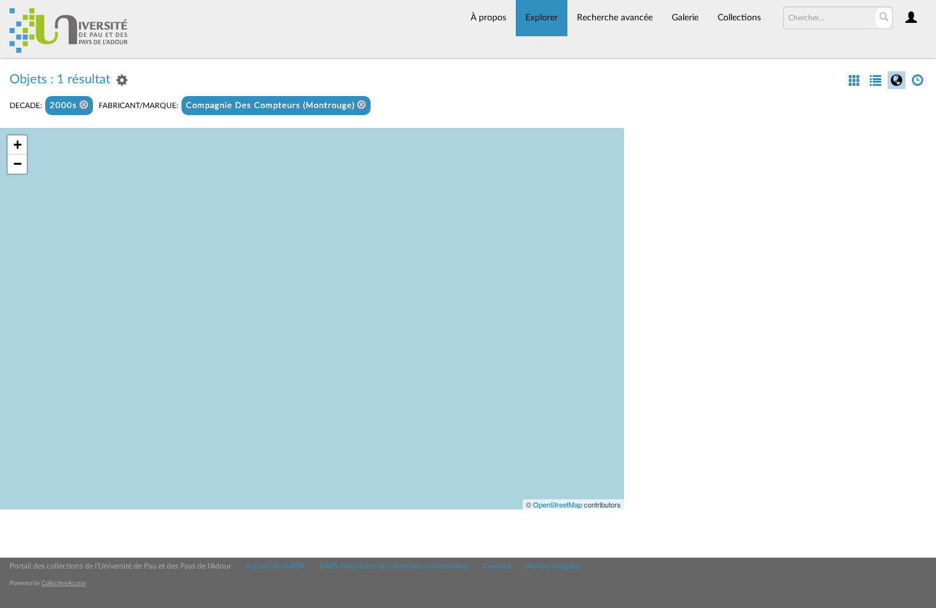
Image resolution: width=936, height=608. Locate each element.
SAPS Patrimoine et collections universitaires (394, 566)
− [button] (17, 164)
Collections (739, 17)
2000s (65, 106)
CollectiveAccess (63, 583)
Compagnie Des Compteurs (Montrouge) (271, 106)
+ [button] (17, 145)
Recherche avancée (615, 17)
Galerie (685, 17)
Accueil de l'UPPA (275, 566)
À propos (488, 17)
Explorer (541, 17)
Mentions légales (553, 566)
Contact (496, 566)
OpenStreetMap (557, 504)
